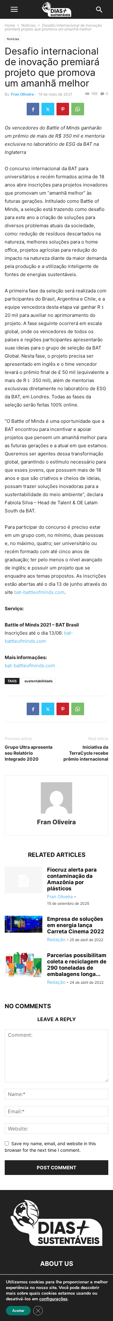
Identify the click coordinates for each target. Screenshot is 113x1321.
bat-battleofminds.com (39, 592)
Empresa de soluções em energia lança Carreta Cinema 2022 (75, 925)
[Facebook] (33, 109)
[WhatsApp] (77, 109)
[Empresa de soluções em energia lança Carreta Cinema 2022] (23, 924)
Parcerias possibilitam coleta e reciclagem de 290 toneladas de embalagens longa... (76, 964)
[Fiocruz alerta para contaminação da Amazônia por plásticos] (23, 881)
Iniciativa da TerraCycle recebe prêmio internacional (85, 753)
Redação (56, 939)
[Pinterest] (62, 109)
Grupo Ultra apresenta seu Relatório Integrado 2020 (28, 753)
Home (10, 25)
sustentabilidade (38, 681)
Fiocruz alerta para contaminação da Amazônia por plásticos (72, 879)
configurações (53, 1299)
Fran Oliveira (22, 94)
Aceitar (18, 1310)
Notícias (28, 25)
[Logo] (56, 1245)
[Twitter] (47, 109)
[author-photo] (56, 813)
